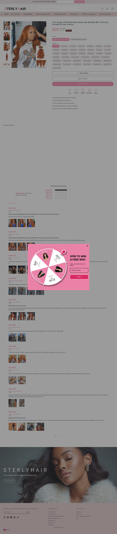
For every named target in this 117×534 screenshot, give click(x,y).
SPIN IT (79, 277)
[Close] (87, 246)
